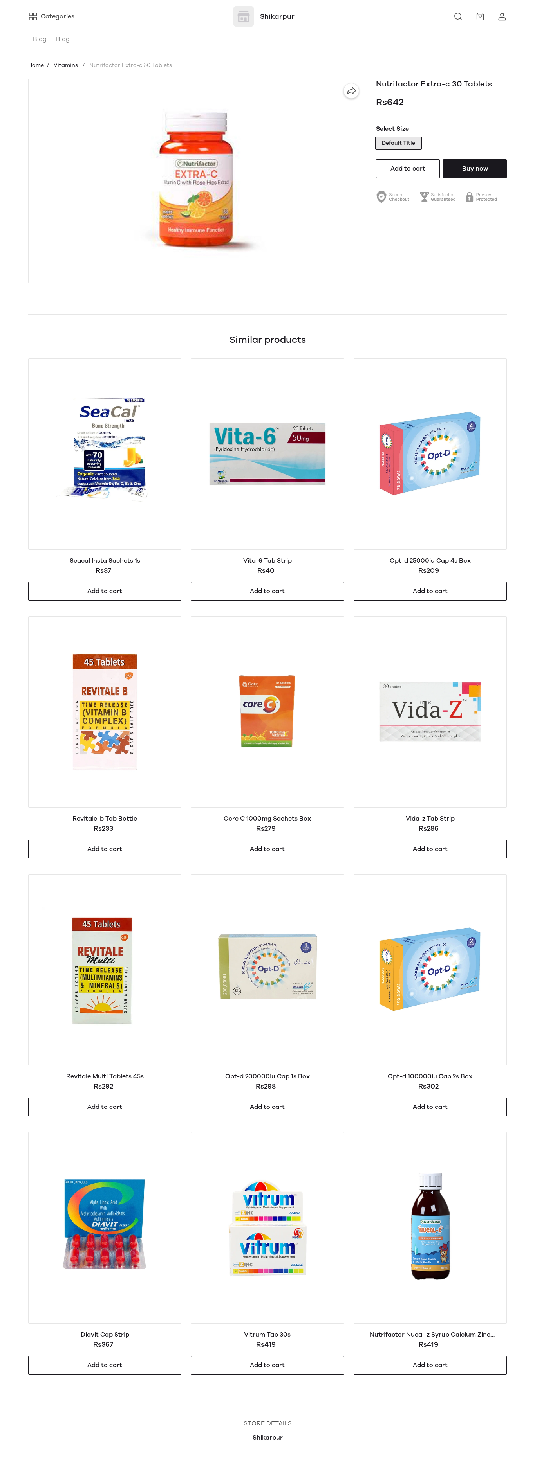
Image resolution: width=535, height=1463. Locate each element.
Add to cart (407, 168)
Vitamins (67, 65)
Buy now (475, 168)
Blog (40, 39)
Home (36, 65)
